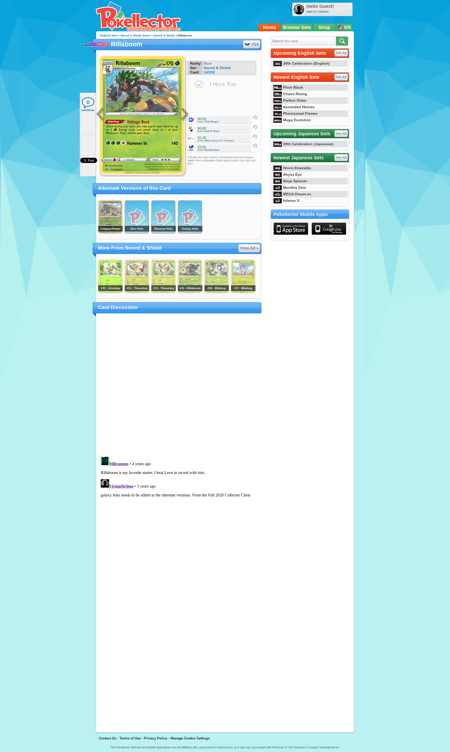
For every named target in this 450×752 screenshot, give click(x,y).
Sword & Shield (164, 35)
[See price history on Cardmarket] (255, 146)
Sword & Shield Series (135, 35)
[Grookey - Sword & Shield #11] (110, 292)
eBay (207, 140)
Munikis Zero (294, 187)
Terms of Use (130, 738)
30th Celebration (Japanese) (308, 144)
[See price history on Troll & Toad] (255, 127)
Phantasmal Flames (300, 113)
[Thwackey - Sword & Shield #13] (163, 292)
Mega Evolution (297, 120)
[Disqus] (179, 520)
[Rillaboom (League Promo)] (110, 233)
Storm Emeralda (297, 168)
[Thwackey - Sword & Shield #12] (136, 292)
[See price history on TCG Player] (255, 118)
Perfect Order (295, 100)
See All (341, 53)
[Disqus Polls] (179, 385)
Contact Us (107, 738)
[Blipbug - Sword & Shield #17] (242, 292)
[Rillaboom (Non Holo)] (136, 233)
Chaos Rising (295, 94)
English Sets (108, 35)
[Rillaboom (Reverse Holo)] (163, 233)
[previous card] (100, 115)
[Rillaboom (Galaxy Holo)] (189, 233)
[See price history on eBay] (255, 136)
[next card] (185, 115)
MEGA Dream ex (297, 194)
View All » (249, 248)
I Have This (223, 84)
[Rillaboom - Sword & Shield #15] (189, 292)
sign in (311, 11)
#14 (255, 44)
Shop (324, 27)
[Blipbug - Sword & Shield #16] (216, 292)
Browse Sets (297, 27)
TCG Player (211, 121)
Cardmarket (211, 149)
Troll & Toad (211, 131)
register (323, 11)
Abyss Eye (292, 174)
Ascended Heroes (299, 107)
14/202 (209, 72)
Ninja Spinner (295, 181)
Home (269, 27)
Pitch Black (293, 87)
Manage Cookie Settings (190, 738)
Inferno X (291, 200)
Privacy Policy (155, 738)
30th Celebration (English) (306, 63)
